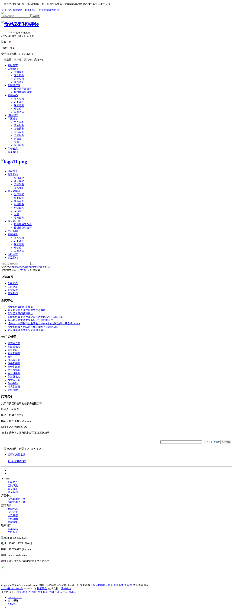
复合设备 (19, 128)
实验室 (18, 138)
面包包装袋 (14, 353)
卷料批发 (13, 390)
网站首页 (13, 65)
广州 (28, 591)
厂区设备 (13, 118)
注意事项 (19, 105)
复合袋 (46, 266)
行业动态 (19, 102)
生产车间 (19, 122)
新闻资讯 (13, 234)
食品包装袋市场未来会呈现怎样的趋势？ (30, 320)
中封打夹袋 (14, 373)
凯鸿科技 (66, 588)
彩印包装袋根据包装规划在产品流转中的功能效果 (35, 316)
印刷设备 (19, 125)
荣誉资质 (19, 78)
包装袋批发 (14, 376)
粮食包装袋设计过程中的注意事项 (27, 310)
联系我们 (19, 82)
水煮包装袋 (14, 380)
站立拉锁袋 (14, 370)
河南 (51, 591)
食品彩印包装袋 (21, 266)
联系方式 (13, 528)
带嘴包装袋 (14, 386)
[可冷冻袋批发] (16, 454)
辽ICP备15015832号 (12, 588)
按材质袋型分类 (23, 92)
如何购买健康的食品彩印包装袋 (25, 330)
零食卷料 (13, 350)
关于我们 (13, 68)
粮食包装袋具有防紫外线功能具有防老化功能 (33, 326)
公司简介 (19, 72)
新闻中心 (13, 95)
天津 (39, 591)
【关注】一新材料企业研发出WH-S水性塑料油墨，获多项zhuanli (44, 323)
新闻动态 (19, 98)
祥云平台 (42, 588)
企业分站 (6, 10)
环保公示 (19, 108)
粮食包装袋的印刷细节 (20, 307)
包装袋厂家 (14, 85)
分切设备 (19, 135)
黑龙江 (72, 591)
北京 (22, 591)
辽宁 (17, 591)
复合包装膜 (14, 366)
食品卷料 (13, 383)
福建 (34, 591)
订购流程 (13, 115)
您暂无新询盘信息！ (50, 10)
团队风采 (19, 75)
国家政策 (19, 112)
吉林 (65, 591)
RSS (27, 10)
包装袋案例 (14, 191)
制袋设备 (19, 132)
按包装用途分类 (23, 88)
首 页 (23, 270)
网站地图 (18, 10)
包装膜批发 (14, 346)
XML (34, 10)
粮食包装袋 (36, 266)
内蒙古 (58, 591)
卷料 (10, 356)
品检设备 (19, 145)
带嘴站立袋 (14, 343)
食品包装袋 (14, 360)
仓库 (16, 142)
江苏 (45, 591)
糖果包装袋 (14, 363)
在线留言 (13, 254)
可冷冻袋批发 (17, 461)
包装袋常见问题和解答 (20, 313)
